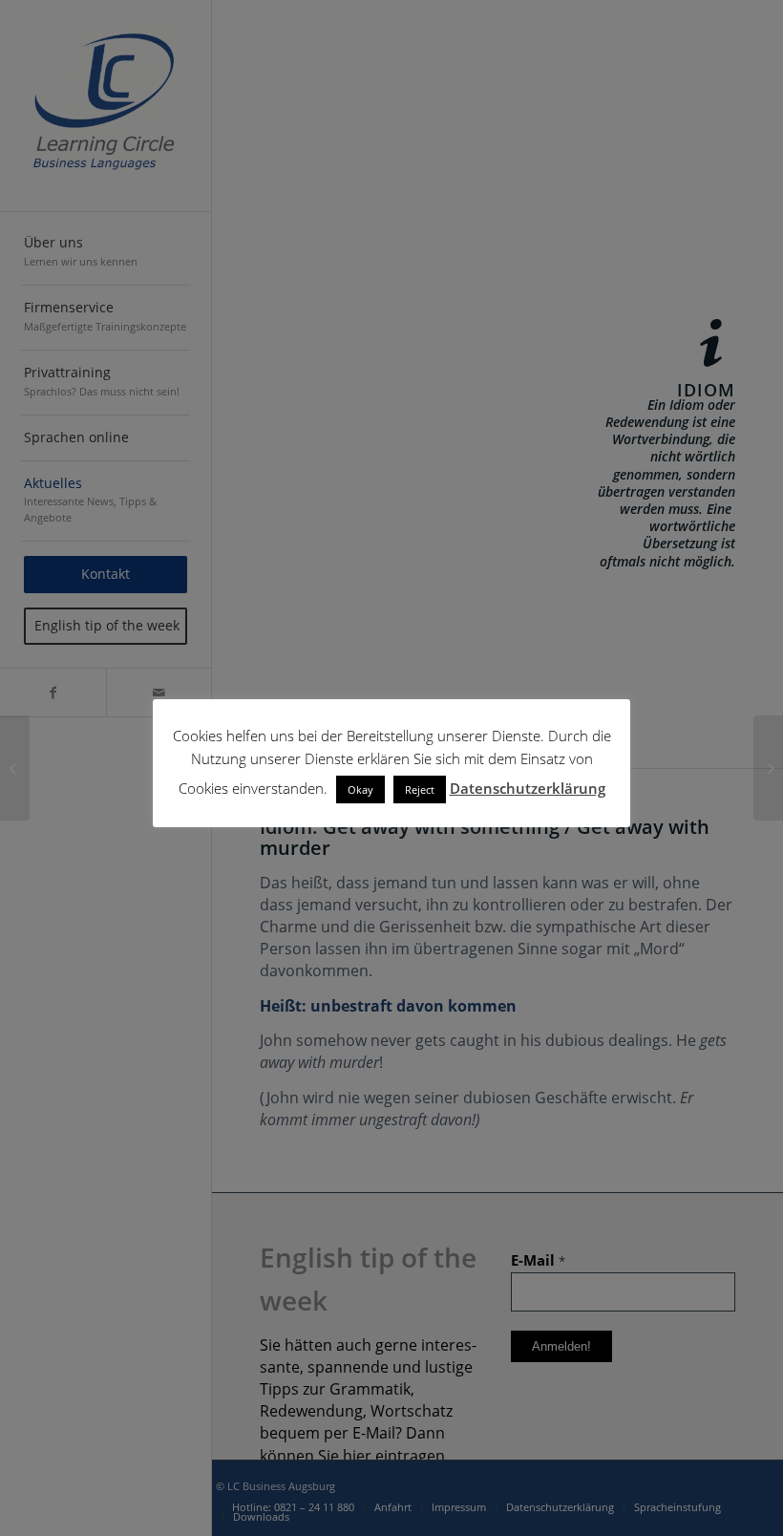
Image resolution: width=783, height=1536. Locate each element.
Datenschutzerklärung (527, 788)
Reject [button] (419, 789)
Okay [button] (360, 789)
